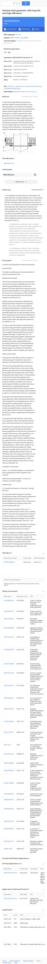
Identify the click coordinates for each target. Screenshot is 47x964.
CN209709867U (9, 829)
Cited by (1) (11, 86)
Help (15, 962)
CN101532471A (9, 754)
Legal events (19, 86)
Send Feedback (15, 961)
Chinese (18, 34)
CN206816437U (9, 799)
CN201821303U (9, 821)
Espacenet (16, 91)
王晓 (21, 38)
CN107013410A (9, 673)
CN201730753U (9, 685)
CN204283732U (9, 611)
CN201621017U (9, 841)
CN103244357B (9, 649)
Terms (38, 961)
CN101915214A (9, 637)
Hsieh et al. (7, 745)
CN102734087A (9, 562)
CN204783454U (9, 770)
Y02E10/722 (10, 163)
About (5, 961)
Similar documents (30, 86)
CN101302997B (9, 628)
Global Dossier (26, 91)
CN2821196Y (8, 849)
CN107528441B (9, 794)
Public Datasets (28, 961)
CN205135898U (9, 763)
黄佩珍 (26, 38)
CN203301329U (9, 709)
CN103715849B (9, 783)
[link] (9, 163)
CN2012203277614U (10, 873)
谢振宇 (12, 38)
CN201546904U (9, 619)
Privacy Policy (7, 962)
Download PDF (12, 29)
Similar (36, 29)
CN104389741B (9, 600)
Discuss (34, 91)
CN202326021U (9, 698)
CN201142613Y (9, 732)
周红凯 (17, 38)
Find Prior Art (25, 29)
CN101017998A (9, 664)
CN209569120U (9, 809)
